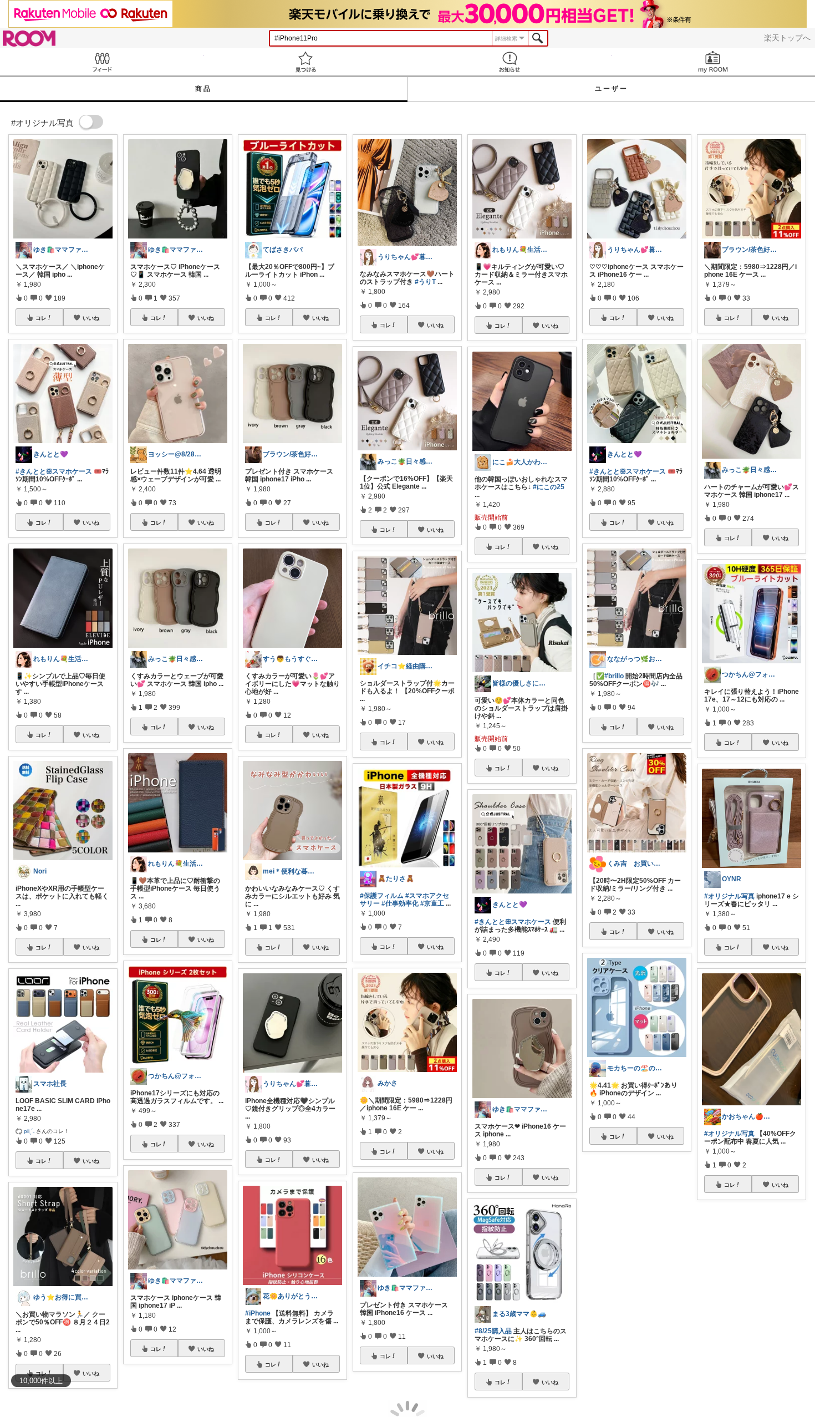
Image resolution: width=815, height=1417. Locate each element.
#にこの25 (548, 487)
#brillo (614, 676)
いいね (91, 318)
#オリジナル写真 (729, 896)
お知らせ (509, 61)
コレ (41, 318)
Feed (102, 61)
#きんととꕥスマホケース (54, 471)
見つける (306, 61)
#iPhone (258, 1313)
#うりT (425, 282)
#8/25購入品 (493, 1331)
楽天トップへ (787, 37)
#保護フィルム (382, 896)
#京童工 (432, 903)
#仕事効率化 (400, 903)
